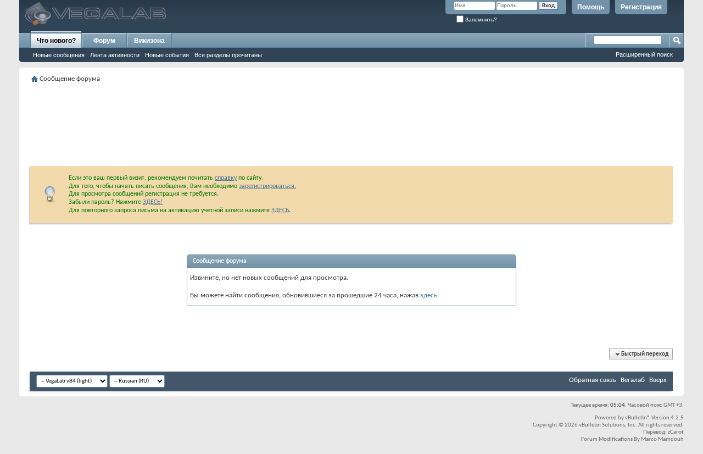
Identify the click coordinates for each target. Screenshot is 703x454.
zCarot (676, 432)
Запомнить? (480, 19)
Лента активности (115, 55)
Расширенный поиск (644, 54)
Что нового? (56, 41)
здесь (428, 295)
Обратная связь (592, 380)
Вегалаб (633, 380)
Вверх (658, 380)
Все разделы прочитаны (228, 55)
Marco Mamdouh (662, 439)
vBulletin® (637, 418)
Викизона (149, 41)
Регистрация (641, 7)
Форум (104, 41)
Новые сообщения (59, 55)
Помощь (590, 7)
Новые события (167, 55)
